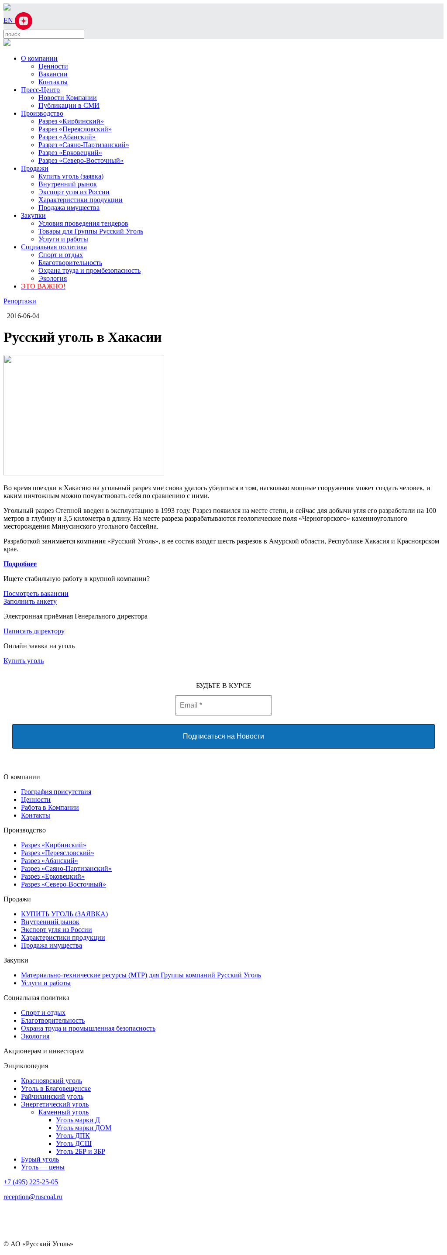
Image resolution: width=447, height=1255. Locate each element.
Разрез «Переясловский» (75, 129)
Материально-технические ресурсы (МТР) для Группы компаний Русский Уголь (141, 975)
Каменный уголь (63, 1112)
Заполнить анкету (30, 601)
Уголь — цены (43, 1167)
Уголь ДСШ (74, 1143)
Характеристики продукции (80, 199)
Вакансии (53, 74)
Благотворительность (70, 262)
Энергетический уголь (55, 1104)
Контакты (53, 82)
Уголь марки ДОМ (83, 1127)
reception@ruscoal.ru (32, 1196)
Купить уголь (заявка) (70, 176)
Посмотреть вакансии (36, 593)
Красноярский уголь (51, 1080)
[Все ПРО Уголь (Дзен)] (23, 20)
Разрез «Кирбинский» (71, 121)
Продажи (34, 168)
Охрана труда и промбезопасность (89, 270)
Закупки (33, 215)
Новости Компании (67, 97)
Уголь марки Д (78, 1120)
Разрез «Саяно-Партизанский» (83, 144)
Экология (52, 278)
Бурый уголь (40, 1159)
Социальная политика (54, 247)
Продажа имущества (69, 207)
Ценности (53, 66)
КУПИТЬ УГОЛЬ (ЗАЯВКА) (64, 914)
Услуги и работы (63, 239)
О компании (39, 58)
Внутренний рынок (67, 184)
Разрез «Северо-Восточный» (81, 160)
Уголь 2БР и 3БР (80, 1151)
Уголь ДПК (73, 1135)
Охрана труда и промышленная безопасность (88, 1028)
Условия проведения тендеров (83, 223)
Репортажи (19, 301)
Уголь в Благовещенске (56, 1088)
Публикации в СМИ (69, 105)
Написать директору (34, 631)
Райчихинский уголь (52, 1096)
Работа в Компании (50, 807)
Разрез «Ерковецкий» (70, 152)
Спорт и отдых (60, 254)
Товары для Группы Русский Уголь (90, 231)
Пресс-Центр (40, 89)
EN (9, 20)
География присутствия (56, 791)
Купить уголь (23, 660)
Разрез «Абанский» (67, 137)
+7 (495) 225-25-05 (30, 1182)
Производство (42, 113)
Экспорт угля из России (74, 192)
